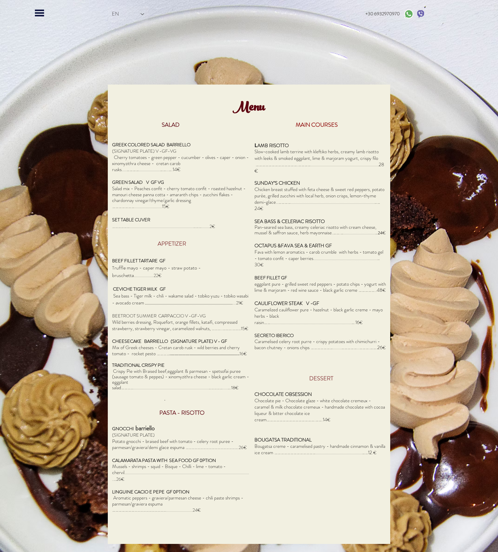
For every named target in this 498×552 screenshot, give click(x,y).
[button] (39, 13)
